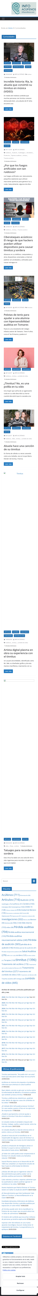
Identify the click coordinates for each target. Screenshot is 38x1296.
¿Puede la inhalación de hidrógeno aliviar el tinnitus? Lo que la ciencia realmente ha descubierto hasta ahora (17, 1148)
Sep (31, 1003)
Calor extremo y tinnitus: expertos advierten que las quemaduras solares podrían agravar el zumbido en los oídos (19, 1182)
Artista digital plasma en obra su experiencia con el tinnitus (18, 653)
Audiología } (21, 153)
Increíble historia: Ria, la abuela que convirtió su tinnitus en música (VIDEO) (18, 86)
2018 (3, 1043)
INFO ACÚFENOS (20, 74)
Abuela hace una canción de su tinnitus (19, 447)
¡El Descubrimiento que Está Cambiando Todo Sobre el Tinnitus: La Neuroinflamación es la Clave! (18, 1195)
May (19, 997)
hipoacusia (16, 916)
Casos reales (16, 63)
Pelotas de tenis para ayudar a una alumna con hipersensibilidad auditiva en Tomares (17, 319)
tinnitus (29, 74)
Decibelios (30, 153)
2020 (3, 1031)
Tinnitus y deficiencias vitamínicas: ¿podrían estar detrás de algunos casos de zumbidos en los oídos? (18, 1100)
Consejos (6, 907)
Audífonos (17, 904)
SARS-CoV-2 (11, 955)
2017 (3, 1048)
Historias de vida (18, 66)
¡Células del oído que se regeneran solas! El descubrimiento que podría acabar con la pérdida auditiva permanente (17, 1174)
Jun (23, 997)
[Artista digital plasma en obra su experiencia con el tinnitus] (19, 551)
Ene (7, 997)
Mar (13, 997)
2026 (3, 997)
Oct (34, 1003)
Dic (6, 1005)
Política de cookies (9, 1270)
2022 (3, 1020)
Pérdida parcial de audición (25, 948)
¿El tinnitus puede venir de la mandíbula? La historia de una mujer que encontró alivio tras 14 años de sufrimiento (18, 1211)
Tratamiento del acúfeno (15, 964)
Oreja (11, 846)
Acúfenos (8, 153)
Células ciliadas (11, 910)
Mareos (26, 919)
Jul (25, 997)
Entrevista (8, 66)
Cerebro (28, 903)
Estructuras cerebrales (14, 913)
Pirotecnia (7, 155)
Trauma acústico (9, 158)
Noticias (28, 66)
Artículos (7, 63)
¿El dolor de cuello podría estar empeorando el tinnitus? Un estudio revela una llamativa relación (18, 1156)
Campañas (15, 142)
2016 (3, 1054)
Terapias (7, 303)
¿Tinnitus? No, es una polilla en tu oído (16, 385)
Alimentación (25, 895)
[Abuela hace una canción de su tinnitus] (19, 418)
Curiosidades (26, 63)
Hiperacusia (7, 916)
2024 (3, 1008)
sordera (16, 846)
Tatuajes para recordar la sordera (19, 851)
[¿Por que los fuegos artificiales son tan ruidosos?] (19, 129)
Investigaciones (12, 919)
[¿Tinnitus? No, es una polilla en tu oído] (19, 358)
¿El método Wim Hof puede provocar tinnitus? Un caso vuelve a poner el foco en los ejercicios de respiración (18, 1108)
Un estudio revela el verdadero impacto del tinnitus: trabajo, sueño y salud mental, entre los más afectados (19, 1124)
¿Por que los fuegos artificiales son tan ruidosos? (15, 169)
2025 (3, 1003)
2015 (3, 1060)
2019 (3, 1037)
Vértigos (21, 979)
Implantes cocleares (28, 916)
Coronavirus (17, 907)
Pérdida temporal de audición (12, 951)
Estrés (25, 913)
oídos (7, 846)
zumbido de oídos (23, 376)
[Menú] (3, 18)
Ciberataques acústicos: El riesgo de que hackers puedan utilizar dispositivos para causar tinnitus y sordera (18, 243)
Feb (10, 997)
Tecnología (15, 223)
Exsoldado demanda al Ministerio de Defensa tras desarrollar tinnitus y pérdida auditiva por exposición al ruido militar (18, 1203)
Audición (14, 153)
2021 (3, 1026)
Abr (16, 997)
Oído (13, 439)
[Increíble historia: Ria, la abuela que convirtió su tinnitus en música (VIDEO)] (19, 52)
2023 (3, 1014)
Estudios (7, 146)
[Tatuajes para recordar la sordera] (19, 758)
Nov (3, 1005)
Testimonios (8, 70)
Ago (27, 997)
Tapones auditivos (16, 155)
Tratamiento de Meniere (28, 975)
